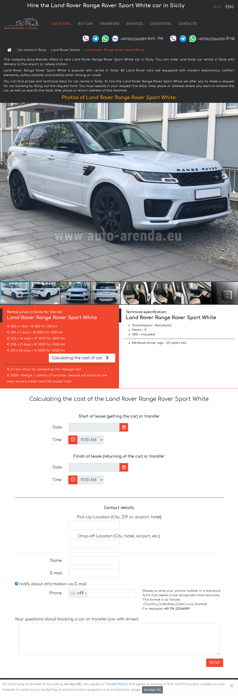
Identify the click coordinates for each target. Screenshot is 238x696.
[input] (94, 427)
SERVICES (134, 24)
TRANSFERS (109, 24)
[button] (234, 192)
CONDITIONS (160, 24)
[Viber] (85, 38)
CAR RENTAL (60, 24)
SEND (214, 663)
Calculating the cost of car (78, 358)
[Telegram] (95, 38)
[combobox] (78, 593)
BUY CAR (85, 24)
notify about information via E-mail (52, 584)
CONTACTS (187, 24)
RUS (217, 7)
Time (57, 440)
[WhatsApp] (105, 38)
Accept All (152, 690)
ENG (229, 7)
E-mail (56, 573)
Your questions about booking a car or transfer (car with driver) (76, 619)
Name (56, 561)
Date (57, 427)
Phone (55, 593)
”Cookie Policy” (116, 684)
